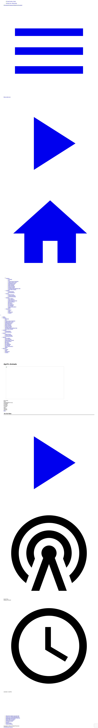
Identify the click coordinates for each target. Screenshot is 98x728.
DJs (9, 280)
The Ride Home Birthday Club (14, 288)
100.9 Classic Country (12, 300)
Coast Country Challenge (13, 281)
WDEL (9, 307)
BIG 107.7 (10, 302)
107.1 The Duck (11, 299)
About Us (8, 308)
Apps (9, 310)
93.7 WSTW (10, 305)
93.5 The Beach (11, 301)
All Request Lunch (12, 283)
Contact (9, 309)
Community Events (12, 296)
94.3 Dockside (11, 304)
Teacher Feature (11, 287)
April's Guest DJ (11, 284)
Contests (7, 290)
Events (7, 293)
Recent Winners (11, 292)
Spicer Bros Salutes (12, 289)
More (5, 410)
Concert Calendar (11, 295)
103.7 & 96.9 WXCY (12, 306)
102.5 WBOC (10, 298)
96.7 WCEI (10, 303)
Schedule (10, 279)
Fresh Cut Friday (11, 286)
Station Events (11, 294)
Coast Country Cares (12, 282)
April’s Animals (11, 285)
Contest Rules (11, 291)
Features (7, 278)
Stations (7, 297)
